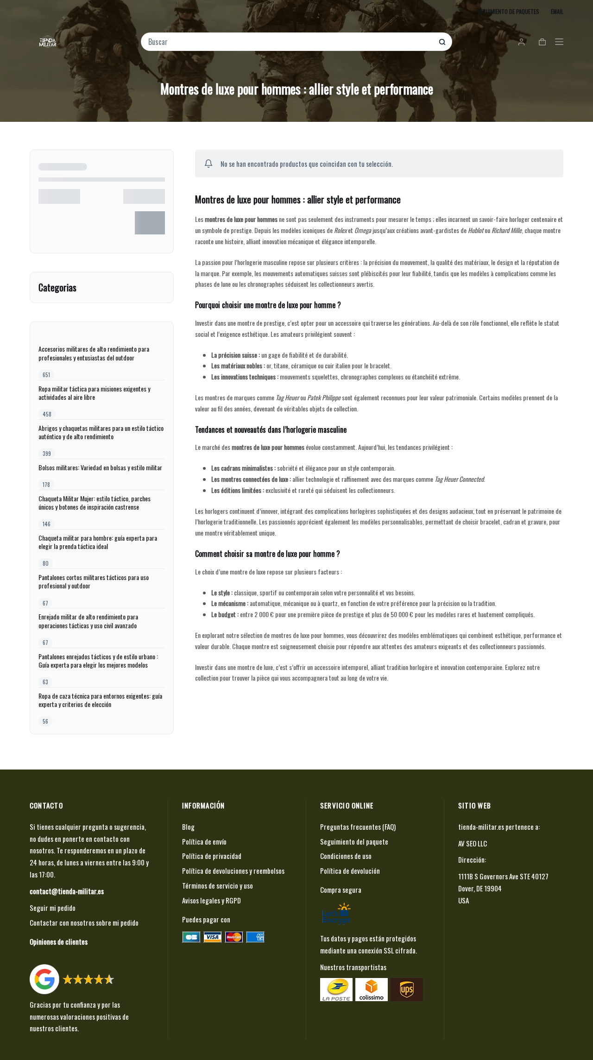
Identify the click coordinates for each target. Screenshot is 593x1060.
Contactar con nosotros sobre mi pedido (84, 922)
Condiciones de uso (346, 856)
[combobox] (290, 41)
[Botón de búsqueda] (442, 42)
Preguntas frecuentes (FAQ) (358, 826)
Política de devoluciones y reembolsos (233, 870)
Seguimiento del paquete (354, 841)
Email (557, 11)
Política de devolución (350, 870)
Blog (188, 826)
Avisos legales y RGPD (211, 900)
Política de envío (204, 841)
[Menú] (559, 42)
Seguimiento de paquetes (508, 11)
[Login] (521, 41)
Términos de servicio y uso (217, 885)
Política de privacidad (211, 856)
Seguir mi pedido (53, 907)
